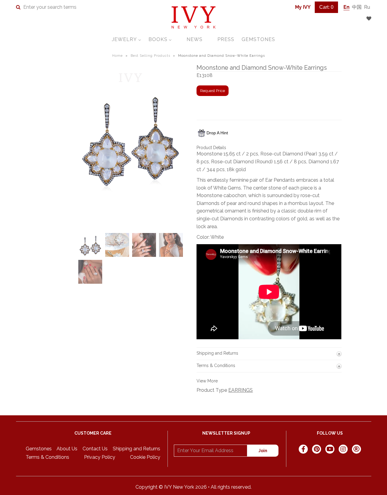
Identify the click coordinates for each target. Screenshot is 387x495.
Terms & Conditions (47, 457)
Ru (367, 7)
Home (117, 56)
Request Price (212, 90)
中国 (357, 7)
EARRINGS (240, 390)
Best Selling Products (150, 56)
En (346, 7)
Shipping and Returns (136, 449)
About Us (67, 449)
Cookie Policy (145, 457)
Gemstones (39, 449)
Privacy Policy (99, 457)
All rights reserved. (231, 487)
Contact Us (95, 449)
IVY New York (179, 487)
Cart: (326, 7)
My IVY (303, 7)
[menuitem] (126, 39)
